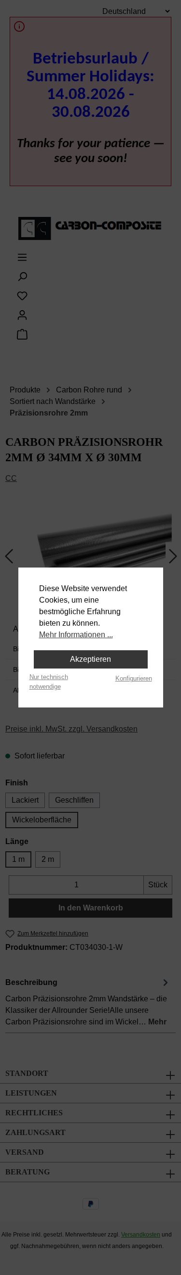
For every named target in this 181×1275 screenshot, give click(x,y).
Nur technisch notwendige (48, 681)
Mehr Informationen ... (76, 635)
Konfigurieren (133, 678)
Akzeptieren (90, 659)
